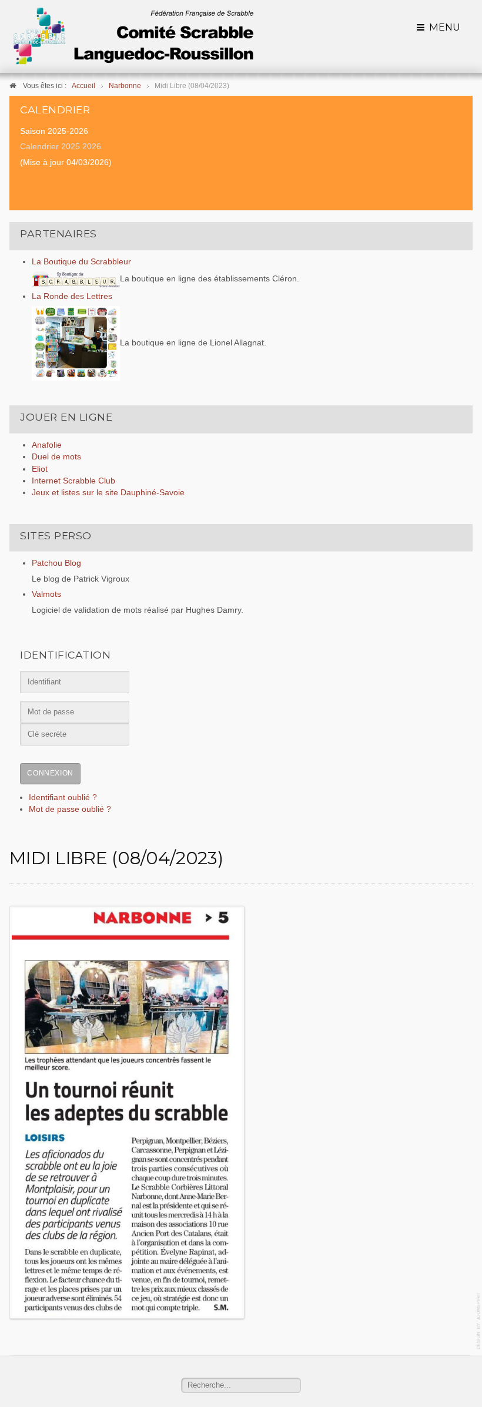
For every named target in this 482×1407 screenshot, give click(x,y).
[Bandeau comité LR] (132, 36)
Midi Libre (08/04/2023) (116, 858)
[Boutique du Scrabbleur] (76, 278)
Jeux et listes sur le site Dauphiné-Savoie (108, 492)
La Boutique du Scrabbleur (81, 261)
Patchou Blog (56, 563)
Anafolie (47, 445)
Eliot (40, 469)
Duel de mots (56, 456)
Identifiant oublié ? (63, 797)
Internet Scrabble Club (73, 480)
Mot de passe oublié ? (70, 809)
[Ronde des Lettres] (76, 342)
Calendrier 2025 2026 (60, 146)
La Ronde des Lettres (72, 296)
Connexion (50, 773)
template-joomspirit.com (479, 1320)
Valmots (46, 594)
